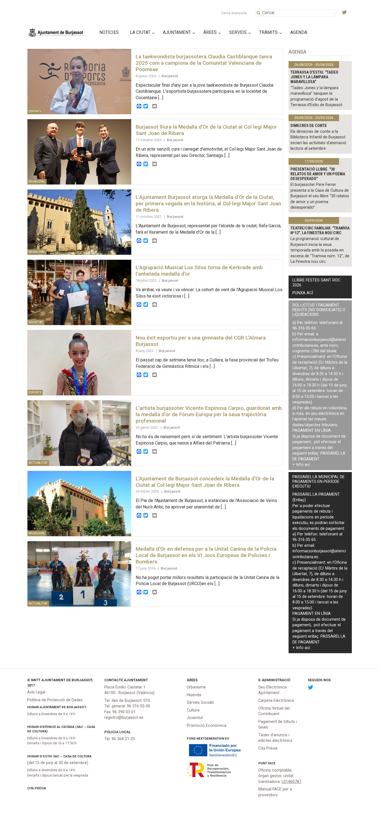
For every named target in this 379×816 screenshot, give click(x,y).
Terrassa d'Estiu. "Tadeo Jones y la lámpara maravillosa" (314, 77)
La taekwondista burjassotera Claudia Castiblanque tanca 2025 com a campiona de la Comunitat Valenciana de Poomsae (204, 63)
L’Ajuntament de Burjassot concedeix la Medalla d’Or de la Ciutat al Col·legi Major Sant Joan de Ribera (205, 481)
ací (307, 464)
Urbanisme (196, 687)
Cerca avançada (234, 13)
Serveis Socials (200, 702)
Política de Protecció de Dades (55, 700)
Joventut (195, 717)
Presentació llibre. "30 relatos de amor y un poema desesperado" (317, 174)
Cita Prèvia (36, 788)
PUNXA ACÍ (302, 293)
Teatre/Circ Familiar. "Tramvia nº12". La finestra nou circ (320, 230)
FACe (272, 763)
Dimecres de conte (308, 125)
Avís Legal (36, 692)
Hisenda (194, 695)
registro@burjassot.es (123, 717)
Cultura (193, 710)
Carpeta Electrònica (276, 700)
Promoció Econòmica (206, 725)
